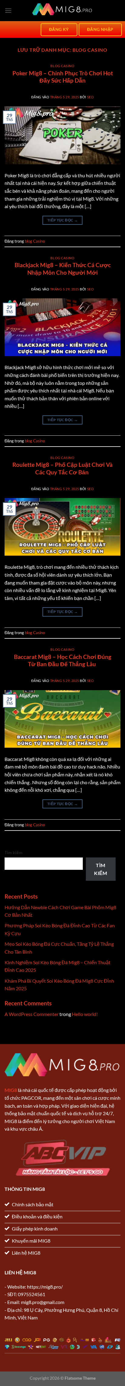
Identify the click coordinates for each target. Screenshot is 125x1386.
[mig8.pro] (62, 10)
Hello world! (85, 1014)
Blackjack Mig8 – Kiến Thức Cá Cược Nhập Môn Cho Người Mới (63, 268)
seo (90, 97)
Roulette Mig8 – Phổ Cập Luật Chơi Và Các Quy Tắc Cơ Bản (62, 468)
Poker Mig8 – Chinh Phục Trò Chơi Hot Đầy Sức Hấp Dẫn (62, 77)
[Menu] (8, 10)
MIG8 (11, 1090)
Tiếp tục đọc (62, 220)
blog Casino (62, 66)
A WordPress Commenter (32, 1014)
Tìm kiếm (13, 852)
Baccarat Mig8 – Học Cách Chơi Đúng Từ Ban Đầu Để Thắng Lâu (62, 660)
